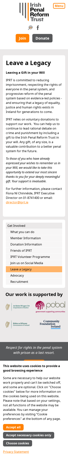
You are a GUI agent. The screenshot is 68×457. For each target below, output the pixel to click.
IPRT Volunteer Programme (30, 257)
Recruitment (19, 282)
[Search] (30, 29)
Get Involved (16, 226)
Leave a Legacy (21, 269)
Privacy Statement (16, 452)
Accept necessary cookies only (28, 435)
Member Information (25, 238)
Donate (42, 38)
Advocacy (17, 275)
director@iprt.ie (17, 202)
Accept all (13, 427)
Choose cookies (17, 443)
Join (22, 38)
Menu (59, 6)
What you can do (22, 232)
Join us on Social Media (26, 263)
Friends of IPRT (21, 250)
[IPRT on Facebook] (38, 29)
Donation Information (26, 244)
